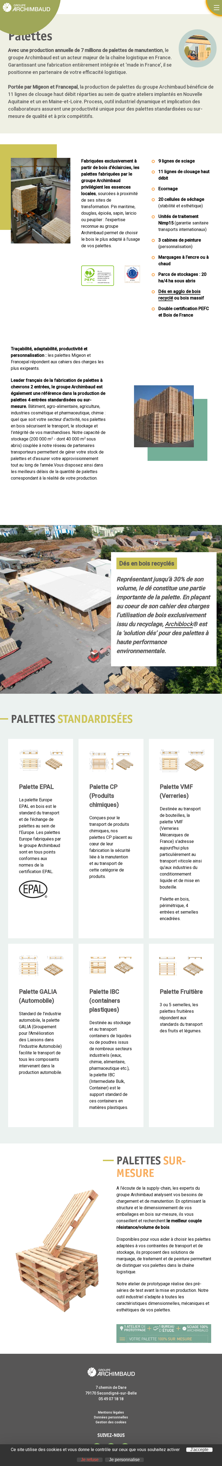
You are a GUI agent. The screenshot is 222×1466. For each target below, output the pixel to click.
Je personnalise (124, 1460)
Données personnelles (111, 1417)
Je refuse (90, 1460)
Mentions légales (111, 1412)
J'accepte (199, 1450)
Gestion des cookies (111, 1422)
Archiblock (179, 624)
